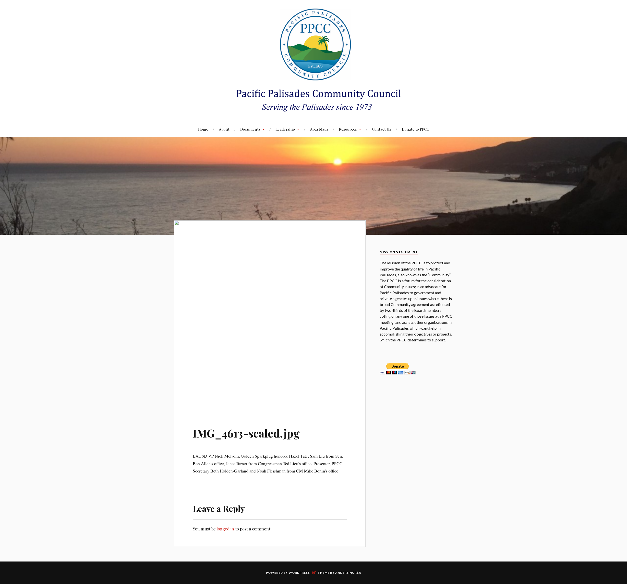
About (224, 129)
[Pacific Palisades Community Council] (313, 60)
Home (203, 129)
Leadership (285, 129)
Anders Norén (348, 572)
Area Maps (319, 129)
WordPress (299, 572)
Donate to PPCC (415, 129)
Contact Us (381, 129)
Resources (348, 129)
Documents (250, 129)
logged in (225, 528)
